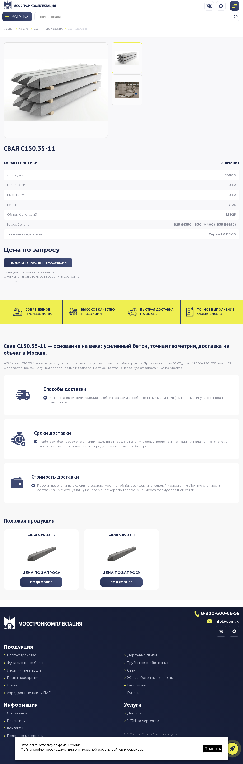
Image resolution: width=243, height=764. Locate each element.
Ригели (133, 693)
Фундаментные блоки (26, 663)
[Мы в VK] (209, 6)
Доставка (135, 713)
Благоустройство (21, 655)
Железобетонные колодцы (150, 678)
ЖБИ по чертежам (143, 721)
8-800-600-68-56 (220, 613)
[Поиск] (235, 16)
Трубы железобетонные (148, 663)
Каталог (24, 28)
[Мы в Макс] (221, 6)
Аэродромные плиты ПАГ (28, 693)
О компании (17, 713)
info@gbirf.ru (227, 621)
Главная (9, 28)
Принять (212, 748)
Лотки (12, 685)
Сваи (37, 28)
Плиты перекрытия (23, 678)
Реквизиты (16, 721)
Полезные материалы (25, 736)
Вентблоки (136, 685)
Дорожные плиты (142, 655)
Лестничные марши (24, 670)
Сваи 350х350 (54, 28)
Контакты (15, 728)
